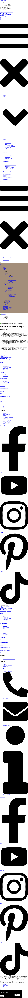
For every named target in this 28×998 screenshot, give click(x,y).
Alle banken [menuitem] (10, 276)
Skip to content (3, 0)
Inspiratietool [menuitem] (5, 306)
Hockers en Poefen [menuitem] (9, 301)
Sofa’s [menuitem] (9, 277)
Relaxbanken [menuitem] (10, 282)
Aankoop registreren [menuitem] (7, 311)
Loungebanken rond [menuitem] (12, 280)
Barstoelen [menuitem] (10, 295)
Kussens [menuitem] (7, 302)
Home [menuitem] (4, 267)
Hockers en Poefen (4, 388)
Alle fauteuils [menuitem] (10, 287)
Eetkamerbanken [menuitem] (11, 297)
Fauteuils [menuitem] (7, 283)
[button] (14, 57)
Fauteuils (2, 372)
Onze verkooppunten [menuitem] (7, 308)
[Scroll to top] (0, 989)
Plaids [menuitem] (6, 303)
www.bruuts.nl (20, 351)
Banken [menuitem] (6, 273)
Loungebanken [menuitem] (11, 278)
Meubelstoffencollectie (5, 396)
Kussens (2, 391)
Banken (1, 362)
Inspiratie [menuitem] (4, 268)
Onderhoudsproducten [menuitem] (9, 304)
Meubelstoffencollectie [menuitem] (10, 298)
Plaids (1, 393)
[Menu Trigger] (1, 262)
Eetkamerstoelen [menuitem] (8, 290)
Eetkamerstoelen (3, 378)
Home (1, 321)
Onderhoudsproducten (5, 399)
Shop (1, 401)
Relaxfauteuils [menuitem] (11, 289)
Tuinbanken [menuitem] (7, 300)
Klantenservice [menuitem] (6, 309)
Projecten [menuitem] (4, 310)
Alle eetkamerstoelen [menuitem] (12, 294)
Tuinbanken (2, 386)
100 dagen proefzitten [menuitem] (7, 307)
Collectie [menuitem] (4, 269)
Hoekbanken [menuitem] (10, 281)
